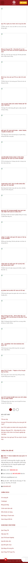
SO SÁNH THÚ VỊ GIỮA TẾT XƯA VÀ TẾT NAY (13, 290)
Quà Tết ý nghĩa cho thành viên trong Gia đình (13, 23)
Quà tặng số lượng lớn (7, 548)
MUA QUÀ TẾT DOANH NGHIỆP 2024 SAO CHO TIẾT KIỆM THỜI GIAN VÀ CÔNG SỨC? (13, 211)
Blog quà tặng (5, 504)
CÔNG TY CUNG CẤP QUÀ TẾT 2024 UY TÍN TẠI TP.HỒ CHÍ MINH (13, 238)
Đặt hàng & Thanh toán (7, 515)
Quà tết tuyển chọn (6, 544)
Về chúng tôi (4, 497)
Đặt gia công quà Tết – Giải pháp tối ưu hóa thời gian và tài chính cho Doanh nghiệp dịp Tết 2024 (14, 50)
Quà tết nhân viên (6, 541)
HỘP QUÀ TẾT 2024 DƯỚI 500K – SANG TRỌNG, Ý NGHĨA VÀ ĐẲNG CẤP (14, 131)
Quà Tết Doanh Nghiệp (7, 537)
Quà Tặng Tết (5, 530)
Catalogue (4, 501)
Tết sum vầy (4, 419)
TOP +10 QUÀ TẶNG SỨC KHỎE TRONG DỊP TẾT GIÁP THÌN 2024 (14, 104)
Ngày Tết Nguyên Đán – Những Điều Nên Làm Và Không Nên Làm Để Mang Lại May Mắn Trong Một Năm (14, 317)
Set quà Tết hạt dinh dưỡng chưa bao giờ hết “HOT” (13, 423)
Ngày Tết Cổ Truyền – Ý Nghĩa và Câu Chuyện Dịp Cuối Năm (13, 371)
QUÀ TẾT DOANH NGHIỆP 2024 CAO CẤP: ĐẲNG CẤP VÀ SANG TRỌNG (14, 398)
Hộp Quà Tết (4, 534)
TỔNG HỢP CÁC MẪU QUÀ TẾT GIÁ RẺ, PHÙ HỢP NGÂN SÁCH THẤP (13, 264)
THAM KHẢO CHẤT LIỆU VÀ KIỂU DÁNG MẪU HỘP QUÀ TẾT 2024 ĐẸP (13, 184)
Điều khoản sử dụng (6, 512)
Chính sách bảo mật (6, 508)
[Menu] (2, 2)
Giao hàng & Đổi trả (6, 519)
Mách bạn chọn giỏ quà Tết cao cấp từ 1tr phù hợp (13, 77)
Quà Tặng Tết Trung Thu (8, 552)
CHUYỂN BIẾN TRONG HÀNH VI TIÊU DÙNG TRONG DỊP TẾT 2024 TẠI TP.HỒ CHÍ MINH (12, 158)
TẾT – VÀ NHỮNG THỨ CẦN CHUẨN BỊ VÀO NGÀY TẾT (12, 344)
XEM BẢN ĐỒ (7, 486)
